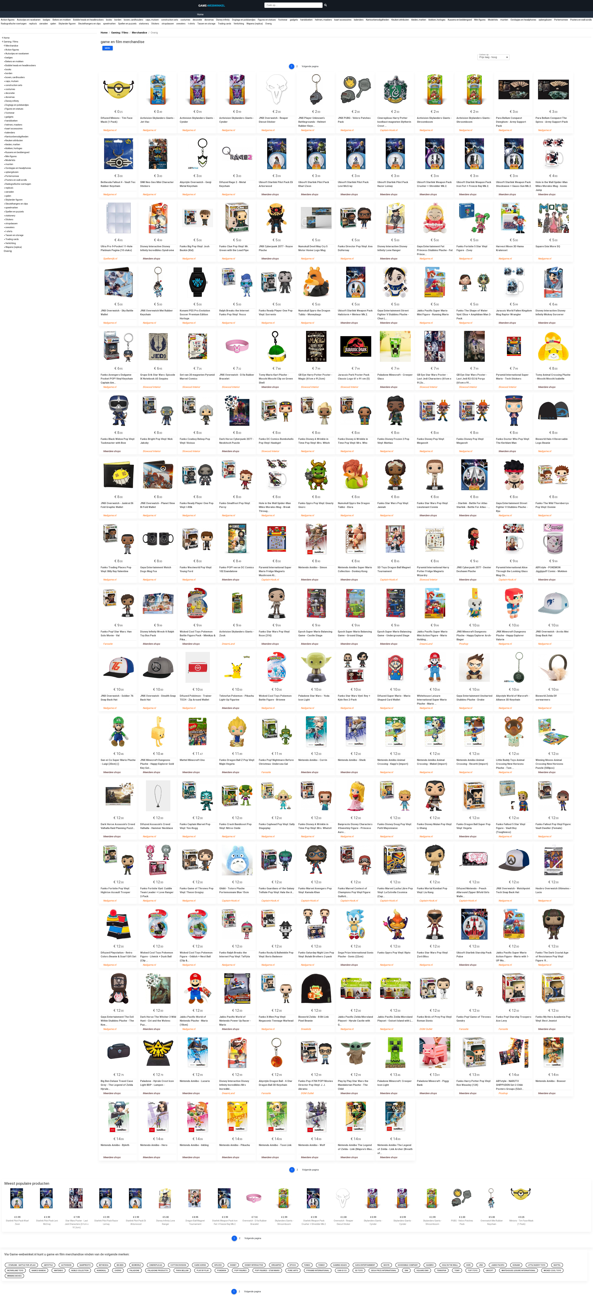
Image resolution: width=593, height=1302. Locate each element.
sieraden (43, 23)
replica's (33, 23)
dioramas (209, 20)
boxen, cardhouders (133, 20)
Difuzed (218, 1265)
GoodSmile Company (408, 1265)
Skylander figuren (67, 23)
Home (200, 14)
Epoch (293, 1265)
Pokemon (221, 1270)
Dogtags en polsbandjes (243, 20)
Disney (233, 1265)
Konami (516, 1265)
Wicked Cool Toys (552, 1270)
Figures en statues (267, 20)
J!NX (481, 1265)
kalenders (358, 20)
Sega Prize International (383, 1270)
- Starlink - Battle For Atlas (21, 1265)
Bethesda (103, 1265)
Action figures (7, 20)
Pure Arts (293, 1270)
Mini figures (479, 20)
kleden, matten (418, 20)
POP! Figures (240, 1270)
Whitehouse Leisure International (518, 1270)
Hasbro (430, 1265)
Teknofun (441, 1270)
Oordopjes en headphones (523, 20)
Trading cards (224, 23)
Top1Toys (472, 1270)
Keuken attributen (400, 20)
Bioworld (136, 1265)
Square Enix (422, 1270)
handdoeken (306, 20)
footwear (282, 20)
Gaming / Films (11, 41)
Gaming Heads (340, 1265)
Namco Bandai (39, 1270)
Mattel (557, 1265)
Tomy (457, 1270)
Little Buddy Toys (536, 1265)
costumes (185, 20)
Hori (468, 1265)
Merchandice (12, 45)
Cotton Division (178, 1265)
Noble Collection (79, 1270)
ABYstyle (48, 1265)
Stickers (155, 23)
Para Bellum (182, 1270)
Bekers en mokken (62, 20)
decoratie (197, 20)
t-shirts (191, 23)
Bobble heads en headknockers (88, 20)
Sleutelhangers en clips (89, 23)
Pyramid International (317, 1270)
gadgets (294, 20)
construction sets (169, 20)
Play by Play (203, 1270)
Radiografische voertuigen (13, 23)
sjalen (53, 23)
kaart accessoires (342, 20)
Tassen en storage (206, 23)
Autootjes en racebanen (28, 20)
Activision (66, 1265)
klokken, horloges (437, 20)
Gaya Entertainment (365, 1265)
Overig (268, 23)
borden (118, 20)
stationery (144, 23)
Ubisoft (489, 1270)
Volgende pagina (310, 66)
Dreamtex (276, 1265)
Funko (307, 1265)
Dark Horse (200, 1265)
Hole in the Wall (450, 1265)
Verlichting (239, 23)
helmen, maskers (323, 20)
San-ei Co (342, 1270)
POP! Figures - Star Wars (267, 1270)
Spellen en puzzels (127, 23)
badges (46, 20)
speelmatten (109, 23)
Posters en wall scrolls (581, 20)
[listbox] (493, 57)
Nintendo (58, 1270)
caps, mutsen (152, 20)
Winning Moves (14, 1276)
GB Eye (386, 1265)
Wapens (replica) (255, 23)
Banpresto (85, 1265)
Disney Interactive (254, 1265)
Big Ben (120, 1265)
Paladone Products (158, 1270)
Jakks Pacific (497, 1265)
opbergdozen (545, 20)
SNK (406, 1270)
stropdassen (168, 23)
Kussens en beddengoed (460, 20)
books (109, 20)
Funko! (321, 1265)
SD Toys (359, 1270)
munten (504, 20)
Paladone (134, 1270)
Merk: (107, 48)
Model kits (493, 20)
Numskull (101, 1270)
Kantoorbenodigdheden (377, 20)
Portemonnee (561, 20)
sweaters (180, 23)
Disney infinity (223, 20)
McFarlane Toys (15, 1270)
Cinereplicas (155, 1265)
